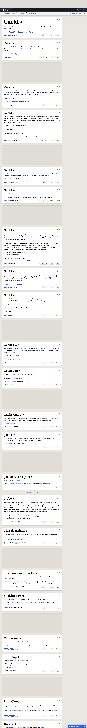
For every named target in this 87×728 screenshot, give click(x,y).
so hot (12, 32)
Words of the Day (6, 13)
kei (30, 47)
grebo (5, 521)
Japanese (6, 194)
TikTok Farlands (7, 542)
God (22, 517)
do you (14, 666)
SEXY (14, 359)
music (57, 47)
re (10, 304)
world (54, 299)
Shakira (31, 602)
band (32, 47)
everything (50, 27)
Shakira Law (6, 607)
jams (42, 438)
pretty (16, 710)
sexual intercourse (13, 378)
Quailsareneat (16, 487)
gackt (5, 57)
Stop (7, 284)
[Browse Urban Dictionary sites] (6, 9)
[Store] (81, 10)
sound (11, 308)
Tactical (8, 582)
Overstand (6, 648)
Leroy (6, 645)
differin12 (9, 447)
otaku (11, 93)
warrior (40, 582)
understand (8, 642)
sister (28, 645)
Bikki (9, 35)
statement (19, 642)
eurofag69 (10, 200)
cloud (6, 712)
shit (21, 133)
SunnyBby (11, 385)
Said (22, 536)
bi (30, 94)
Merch (58, 35)
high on (11, 480)
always (15, 483)
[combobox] (45, 9)
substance (17, 480)
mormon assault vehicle (8, 586)
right (26, 179)
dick (46, 438)
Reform (21, 599)
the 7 (48, 645)
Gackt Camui (6, 362)
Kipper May (12, 362)
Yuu (6, 381)
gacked (19, 483)
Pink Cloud (6, 715)
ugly (30, 174)
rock (7, 275)
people (16, 118)
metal (18, 519)
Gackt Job (6, 385)
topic (13, 642)
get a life (19, 284)
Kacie (11, 427)
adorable (15, 101)
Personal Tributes (32, 13)
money (52, 275)
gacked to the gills (7, 487)
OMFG (7, 355)
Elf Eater (11, 648)
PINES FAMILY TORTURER (17, 542)
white (35, 247)
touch (26, 707)
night (31, 32)
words (43, 299)
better (18, 301)
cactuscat (10, 521)
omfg (7, 359)
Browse (13, 13)
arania (9, 57)
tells (14, 660)
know (17, 666)
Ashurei (9, 263)
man (8, 197)
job (14, 381)
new (22, 252)
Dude (6, 443)
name (17, 174)
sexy (14, 129)
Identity (23, 13)
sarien (9, 182)
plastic (20, 247)
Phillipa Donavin (11, 140)
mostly (11, 660)
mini (22, 577)
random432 (10, 315)
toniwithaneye (12, 715)
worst (24, 308)
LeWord (10, 670)
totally (10, 443)
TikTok (5, 534)
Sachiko (7, 179)
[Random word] (77, 10)
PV (31, 101)
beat (52, 197)
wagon (19, 577)
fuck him (20, 32)
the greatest (12, 423)
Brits (45, 602)
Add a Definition (73, 13)
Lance (9, 105)
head (16, 176)
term (9, 577)
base (14, 94)
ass (32, 116)
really (14, 54)
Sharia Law (13, 599)
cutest (25, 27)
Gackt (5, 35)
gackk (5, 447)
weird (28, 260)
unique (23, 54)
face (20, 374)
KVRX (16, 586)
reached (8, 539)
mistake (46, 599)
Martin (25, 125)
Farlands (18, 539)
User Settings (82, 13)
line (31, 582)
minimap (5, 670)
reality (32, 707)
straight (33, 118)
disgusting (12, 438)
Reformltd (12, 607)
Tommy (11, 483)
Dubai (24, 602)
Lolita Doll (10, 287)
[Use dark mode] (84, 10)
